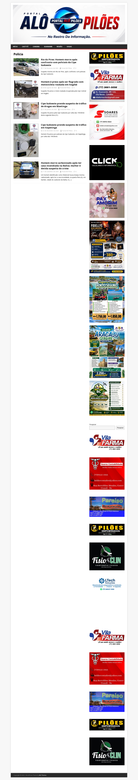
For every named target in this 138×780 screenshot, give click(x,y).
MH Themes (42, 775)
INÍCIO (15, 46)
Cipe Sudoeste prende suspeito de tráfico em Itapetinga (63, 126)
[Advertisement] (107, 610)
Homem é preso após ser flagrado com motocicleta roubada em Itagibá (62, 83)
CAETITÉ (25, 46)
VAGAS (69, 46)
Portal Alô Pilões (66, 68)
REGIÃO (59, 46)
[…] (70, 180)
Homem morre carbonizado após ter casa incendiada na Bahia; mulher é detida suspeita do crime (61, 165)
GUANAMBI (48, 46)
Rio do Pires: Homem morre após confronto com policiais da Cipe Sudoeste (59, 62)
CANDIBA (36, 46)
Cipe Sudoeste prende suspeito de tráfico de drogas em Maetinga (63, 105)
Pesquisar (92, 424)
